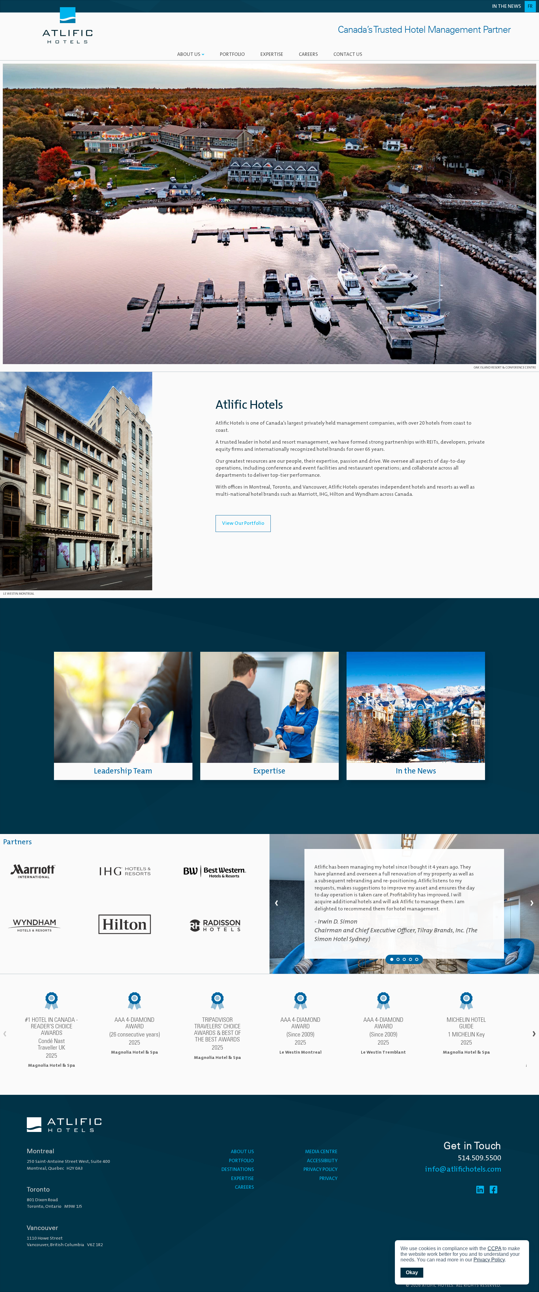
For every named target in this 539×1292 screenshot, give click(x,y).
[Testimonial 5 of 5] (416, 959)
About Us (188, 54)
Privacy (328, 1178)
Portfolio (232, 54)
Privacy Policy (320, 1169)
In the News (506, 6)
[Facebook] (494, 1190)
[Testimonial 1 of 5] (391, 959)
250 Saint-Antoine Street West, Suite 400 (68, 1161)
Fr (530, 6)
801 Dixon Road (42, 1200)
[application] (462, 1262)
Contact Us (347, 54)
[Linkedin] (480, 1190)
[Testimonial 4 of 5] (410, 959)
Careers (308, 54)
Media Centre (321, 1151)
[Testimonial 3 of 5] (404, 959)
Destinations (237, 1169)
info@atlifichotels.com (463, 1169)
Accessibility (322, 1160)
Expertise (271, 54)
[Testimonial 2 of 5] (398, 959)
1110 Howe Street (45, 1238)
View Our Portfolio (243, 523)
